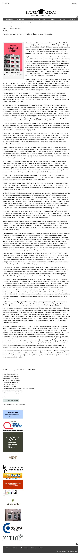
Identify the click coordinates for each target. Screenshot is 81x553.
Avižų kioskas (12, 22)
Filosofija (52, 19)
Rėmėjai (41, 547)
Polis (40, 22)
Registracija (14, 547)
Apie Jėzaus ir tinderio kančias (11, 380)
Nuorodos (33, 547)
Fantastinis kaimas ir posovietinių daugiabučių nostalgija (18, 389)
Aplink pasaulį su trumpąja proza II (13, 391)
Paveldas (72, 19)
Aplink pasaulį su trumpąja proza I (12, 393)
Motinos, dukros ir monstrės (10, 376)
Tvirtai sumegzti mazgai (9, 384)
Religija (62, 19)
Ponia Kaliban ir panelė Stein (11, 382)
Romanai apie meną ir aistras (11, 378)
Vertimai (70, 22)
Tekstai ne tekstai (50, 22)
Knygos (22, 22)
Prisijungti (74, 3)
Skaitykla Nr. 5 (31, 22)
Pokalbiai (41, 19)
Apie (6, 547)
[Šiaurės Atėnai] (40, 11)
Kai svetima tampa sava (9, 386)
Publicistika (21, 19)
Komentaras (61, 22)
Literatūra (9, 19)
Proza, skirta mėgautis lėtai (10, 374)
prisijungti (9, 404)
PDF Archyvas (23, 547)
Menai (32, 19)
